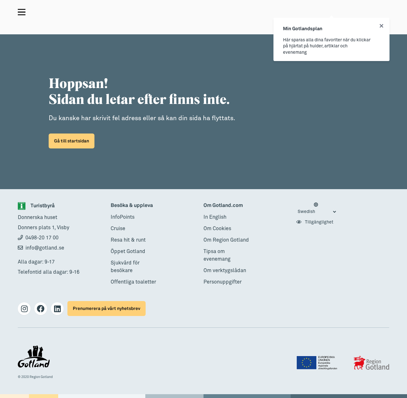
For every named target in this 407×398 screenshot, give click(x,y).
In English (215, 217)
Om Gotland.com (223, 205)
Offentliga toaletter (133, 282)
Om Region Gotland (226, 240)
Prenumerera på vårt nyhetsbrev (106, 308)
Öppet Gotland (128, 251)
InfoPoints (123, 217)
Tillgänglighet (318, 222)
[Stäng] (381, 26)
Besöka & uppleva (132, 205)
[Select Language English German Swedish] (316, 208)
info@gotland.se (44, 247)
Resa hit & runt (128, 240)
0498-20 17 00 (42, 237)
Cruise (118, 228)
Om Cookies (217, 228)
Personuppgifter (223, 282)
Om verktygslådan (225, 270)
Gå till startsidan (71, 141)
